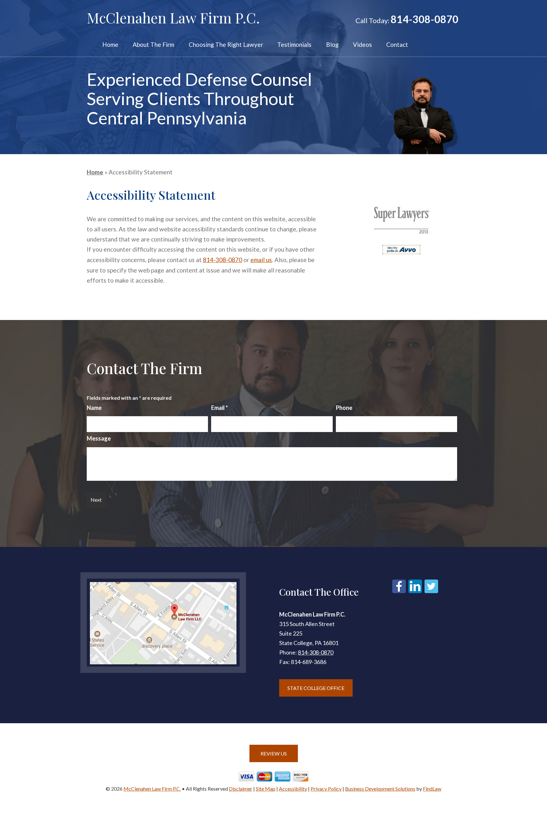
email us (261, 259)
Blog (332, 44)
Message (99, 438)
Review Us (274, 753)
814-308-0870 (424, 19)
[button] (540, 769)
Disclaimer (240, 789)
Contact (397, 44)
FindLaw (432, 789)
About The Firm (153, 44)
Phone (344, 407)
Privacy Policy (326, 789)
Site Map (265, 789)
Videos (362, 44)
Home (110, 44)
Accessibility (293, 789)
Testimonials (294, 44)
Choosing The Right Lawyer (226, 44)
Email (219, 407)
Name (94, 407)
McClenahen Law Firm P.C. (152, 789)
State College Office (315, 688)
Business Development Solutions (380, 789)
